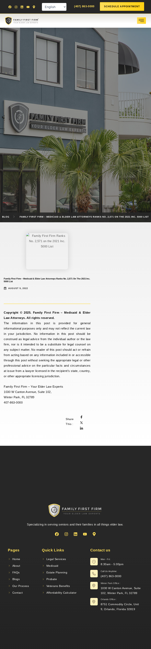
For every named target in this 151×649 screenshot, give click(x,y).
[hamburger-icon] (141, 20)
